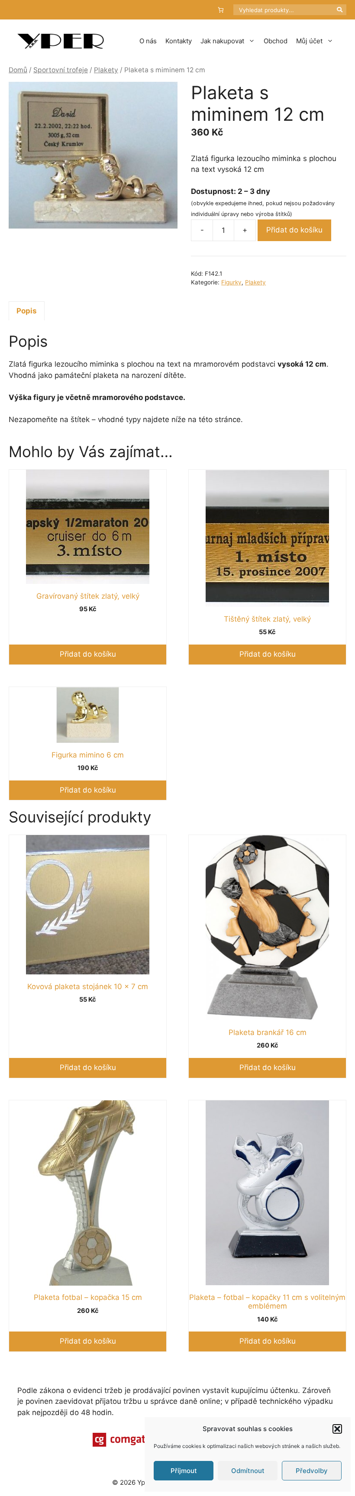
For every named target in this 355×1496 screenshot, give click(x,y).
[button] (337, 1429)
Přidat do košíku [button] (88, 654)
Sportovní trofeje (60, 70)
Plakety (106, 70)
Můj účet (309, 41)
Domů (18, 70)
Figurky (231, 282)
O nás (148, 41)
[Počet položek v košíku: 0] (221, 10)
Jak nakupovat (222, 41)
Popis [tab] (26, 310)
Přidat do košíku (294, 230)
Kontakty (178, 41)
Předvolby (312, 1471)
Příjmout (184, 1471)
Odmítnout (248, 1471)
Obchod (275, 41)
